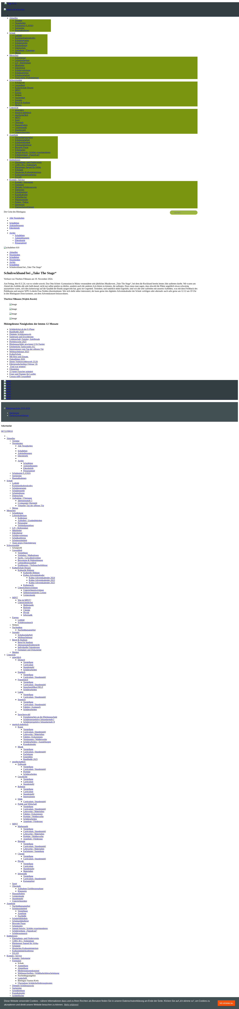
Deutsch (21, 660)
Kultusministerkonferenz (25, 175)
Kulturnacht (28, 585)
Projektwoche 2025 (17, 341)
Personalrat (22, 523)
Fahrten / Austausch (32, 707)
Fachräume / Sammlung (33, 851)
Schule (12, 33)
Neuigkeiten (20, 23)
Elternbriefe (14, 228)
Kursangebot (28, 881)
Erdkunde (22, 764)
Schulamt (19, 170)
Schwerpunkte (15, 80)
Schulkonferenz (22, 73)
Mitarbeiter (19, 65)
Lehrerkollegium (22, 60)
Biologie (27, 607)
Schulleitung (20, 58)
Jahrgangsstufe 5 (25, 500)
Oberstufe (19, 122)
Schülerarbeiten (30, 670)
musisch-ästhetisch (23, 112)
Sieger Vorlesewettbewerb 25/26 (23, 361)
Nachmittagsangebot (24, 137)
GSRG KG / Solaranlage (26, 165)
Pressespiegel (21, 243)
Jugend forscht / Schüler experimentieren (32, 152)
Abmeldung (23, 968)
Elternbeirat (20, 68)
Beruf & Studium (22, 102)
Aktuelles (13, 18)
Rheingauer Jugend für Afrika (28, 167)
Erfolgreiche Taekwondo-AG (22, 346)
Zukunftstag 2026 (17, 359)
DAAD (18, 177)
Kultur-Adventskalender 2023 (42, 580)
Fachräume (28, 754)
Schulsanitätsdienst (23, 145)
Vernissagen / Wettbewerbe (35, 739)
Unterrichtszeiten (22, 132)
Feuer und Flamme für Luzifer (22, 374)
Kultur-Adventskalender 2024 (42, 577)
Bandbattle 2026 (16, 332)
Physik (26, 612)
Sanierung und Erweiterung (21, 337)
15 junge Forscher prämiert (21, 371)
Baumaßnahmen (22, 30)
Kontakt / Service (17, 180)
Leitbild (18, 35)
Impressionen (29, 796)
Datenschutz (20, 48)
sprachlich (19, 110)
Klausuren (22, 891)
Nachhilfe (22, 916)
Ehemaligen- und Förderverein (28, 162)
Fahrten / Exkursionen (33, 737)
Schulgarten (20, 150)
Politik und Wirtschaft (27, 804)
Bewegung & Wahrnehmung (30, 560)
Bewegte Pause (21, 147)
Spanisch (22, 699)
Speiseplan (19, 28)
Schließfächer (21, 197)
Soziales (18, 100)
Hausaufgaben (21, 125)
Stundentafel (20, 130)
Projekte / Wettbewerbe (33, 816)
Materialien (28, 871)
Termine (18, 20)
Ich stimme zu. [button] (226, 1003)
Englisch (21, 672)
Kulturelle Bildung (26, 570)
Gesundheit (20, 85)
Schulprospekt (21, 43)
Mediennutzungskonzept (28, 970)
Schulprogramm (22, 40)
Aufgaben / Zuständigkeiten (30, 520)
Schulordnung (21, 45)
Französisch (23, 679)
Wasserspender (21, 199)
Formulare (19, 185)
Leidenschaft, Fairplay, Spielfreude (24, 339)
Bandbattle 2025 (30, 759)
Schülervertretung (22, 70)
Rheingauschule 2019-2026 (18, 408)
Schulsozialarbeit (22, 75)
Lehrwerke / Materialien (33, 734)
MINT (18, 90)
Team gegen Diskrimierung (27, 78)
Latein (20, 692)
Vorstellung (23, 553)
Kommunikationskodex (25, 38)
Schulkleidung (21, 192)
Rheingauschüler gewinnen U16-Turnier (27, 344)
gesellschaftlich (21, 115)
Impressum (19, 204)
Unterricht (13, 107)
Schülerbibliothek (22, 142)
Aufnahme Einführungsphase (30, 888)
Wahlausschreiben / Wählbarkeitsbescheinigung (38, 973)
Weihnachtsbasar (25, 637)
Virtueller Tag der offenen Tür (31, 505)
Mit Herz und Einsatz (19, 356)
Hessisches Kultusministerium (28, 172)
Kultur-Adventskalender (33, 575)
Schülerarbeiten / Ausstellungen (37, 742)
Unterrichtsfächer (25, 602)
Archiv (12, 233)
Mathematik (28, 605)
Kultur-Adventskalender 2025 (42, 582)
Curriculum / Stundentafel (34, 677)
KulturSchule (15, 354)
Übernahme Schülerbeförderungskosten (35, 983)
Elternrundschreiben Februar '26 (23, 364)
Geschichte (22, 776)
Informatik (27, 615)
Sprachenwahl (24, 714)
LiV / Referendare (23, 63)
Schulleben (14, 223)
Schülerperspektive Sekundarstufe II (39, 722)
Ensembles (28, 757)
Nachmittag (20, 97)
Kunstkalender (21, 194)
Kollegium (22, 518)
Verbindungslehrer (26, 525)
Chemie (26, 610)
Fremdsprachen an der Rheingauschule (40, 717)
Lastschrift (22, 978)
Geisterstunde (21, 127)
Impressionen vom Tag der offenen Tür (26, 349)
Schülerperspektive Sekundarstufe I (38, 719)
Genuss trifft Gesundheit (20, 376)
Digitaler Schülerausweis (26, 187)
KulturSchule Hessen (24, 88)
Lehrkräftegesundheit (27, 563)
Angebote (13, 135)
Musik (20, 747)
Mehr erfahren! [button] (71, 1004)
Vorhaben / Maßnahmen (28, 555)
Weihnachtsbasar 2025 (19, 351)
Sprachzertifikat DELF (33, 687)
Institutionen (14, 160)
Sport (17, 120)
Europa (18, 92)
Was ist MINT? (24, 600)
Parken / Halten (21, 202)
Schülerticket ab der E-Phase (21, 329)
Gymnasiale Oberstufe (27, 503)
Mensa (18, 53)
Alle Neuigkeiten (16, 218)
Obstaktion (14, 369)
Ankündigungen (16, 225)
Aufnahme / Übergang (25, 50)
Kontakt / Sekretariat (24, 182)
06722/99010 (7, 431)
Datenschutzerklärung (24, 207)
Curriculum (28, 665)
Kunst (20, 727)
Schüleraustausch (22, 157)
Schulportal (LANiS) (24, 25)
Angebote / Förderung (33, 821)
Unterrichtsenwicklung (28, 587)
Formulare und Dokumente (29, 650)
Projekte (26, 771)
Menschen (13, 55)
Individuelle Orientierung (29, 647)
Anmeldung (23, 966)
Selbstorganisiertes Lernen (34, 592)
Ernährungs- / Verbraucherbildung (32, 565)
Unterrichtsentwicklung (33, 590)
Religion (21, 786)
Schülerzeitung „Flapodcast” (27, 155)
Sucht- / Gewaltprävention (29, 558)
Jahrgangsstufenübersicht (29, 645)
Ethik (20, 799)
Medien (18, 105)
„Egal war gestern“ (17, 366)
